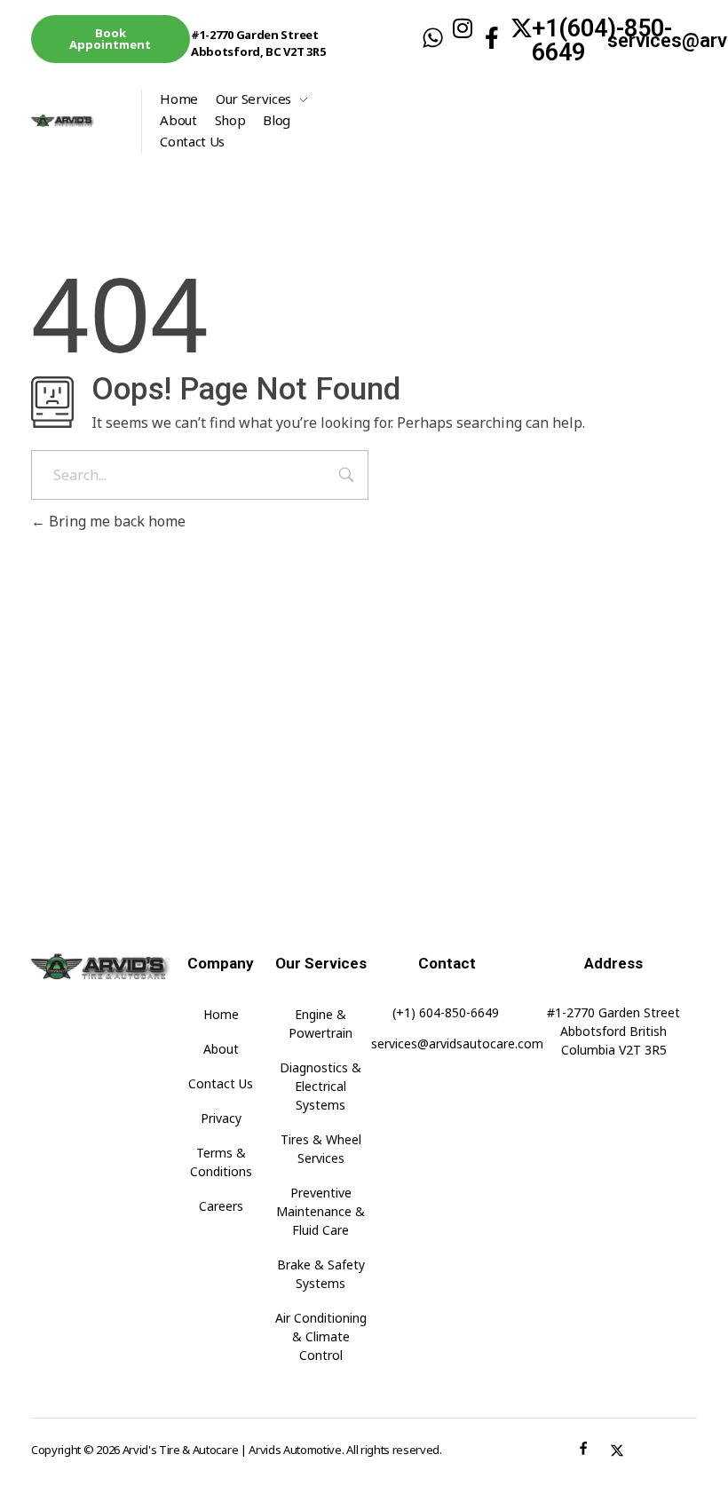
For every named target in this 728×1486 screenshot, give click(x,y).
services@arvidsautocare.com (457, 1043)
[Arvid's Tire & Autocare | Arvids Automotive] (77, 121)
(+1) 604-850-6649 (445, 1012)
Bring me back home (115, 521)
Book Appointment (110, 38)
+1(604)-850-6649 (602, 40)
